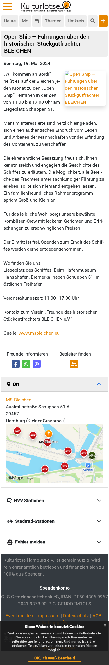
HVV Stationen (29, 500)
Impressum (48, 615)
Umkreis (76, 21)
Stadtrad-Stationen (35, 521)
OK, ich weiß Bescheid (54, 658)
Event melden (19, 615)
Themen (53, 21)
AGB (96, 615)
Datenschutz (76, 615)
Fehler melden (30, 542)
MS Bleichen (18, 399)
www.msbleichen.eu (39, 333)
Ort (16, 384)
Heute (10, 21)
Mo (25, 21)
